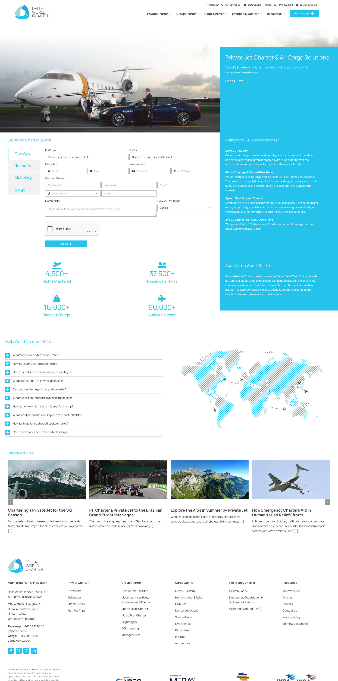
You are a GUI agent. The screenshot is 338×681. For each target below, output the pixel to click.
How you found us (168, 201)
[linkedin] (34, 651)
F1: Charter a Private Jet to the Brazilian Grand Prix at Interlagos (125, 512)
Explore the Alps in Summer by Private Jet (209, 510)
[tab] (24, 154)
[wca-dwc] (296, 674)
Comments (52, 201)
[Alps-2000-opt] (210, 462)
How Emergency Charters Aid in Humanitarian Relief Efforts (281, 512)
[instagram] (26, 651)
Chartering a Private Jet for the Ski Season (40, 512)
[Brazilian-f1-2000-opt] (128, 462)
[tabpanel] (129, 201)
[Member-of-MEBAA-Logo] (182, 675)
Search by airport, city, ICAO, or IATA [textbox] (68, 157)
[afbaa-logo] (236, 672)
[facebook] (11, 651)
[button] (10, 502)
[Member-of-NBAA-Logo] (128, 674)
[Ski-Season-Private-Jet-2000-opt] (47, 462)
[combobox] (86, 157)
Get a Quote (234, 81)
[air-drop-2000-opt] (291, 462)
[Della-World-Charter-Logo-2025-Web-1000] (31, 6)
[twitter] (19, 651)
